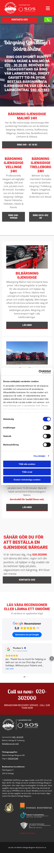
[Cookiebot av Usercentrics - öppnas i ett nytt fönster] (39, 371)
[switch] (47, 427)
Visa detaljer (39, 456)
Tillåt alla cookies (27, 464)
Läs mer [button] (10, 668)
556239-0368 (13, 758)
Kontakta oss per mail (10, 744)
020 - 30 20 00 (16, 65)
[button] (45, 8)
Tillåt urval (27, 472)
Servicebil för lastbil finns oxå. (27, 499)
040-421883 (39, 90)
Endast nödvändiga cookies (27, 479)
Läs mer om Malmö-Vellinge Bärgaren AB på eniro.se (27, 847)
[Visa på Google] (8, 649)
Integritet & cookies (27, 833)
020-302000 (39, 554)
